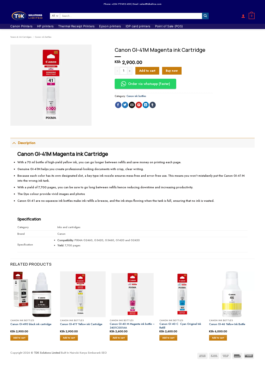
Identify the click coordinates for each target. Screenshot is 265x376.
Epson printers (110, 26)
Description (26, 142)
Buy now (172, 71)
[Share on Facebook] (118, 105)
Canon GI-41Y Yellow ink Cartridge (81, 324)
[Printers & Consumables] (27, 16)
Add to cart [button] (19, 337)
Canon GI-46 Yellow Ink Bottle (227, 324)
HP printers (45, 26)
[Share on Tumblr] (152, 105)
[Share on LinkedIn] (146, 105)
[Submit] (205, 16)
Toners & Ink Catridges (20, 37)
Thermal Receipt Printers (76, 26)
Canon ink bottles (43, 37)
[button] (243, 16)
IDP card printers (138, 26)
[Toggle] (14, 143)
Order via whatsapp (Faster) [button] (149, 83)
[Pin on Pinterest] (139, 105)
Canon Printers (21, 26)
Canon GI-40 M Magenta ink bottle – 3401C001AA (132, 325)
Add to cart (147, 71)
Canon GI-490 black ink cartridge (30, 324)
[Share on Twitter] (125, 105)
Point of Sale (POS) (169, 26)
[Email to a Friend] (132, 105)
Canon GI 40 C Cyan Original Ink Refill (180, 325)
